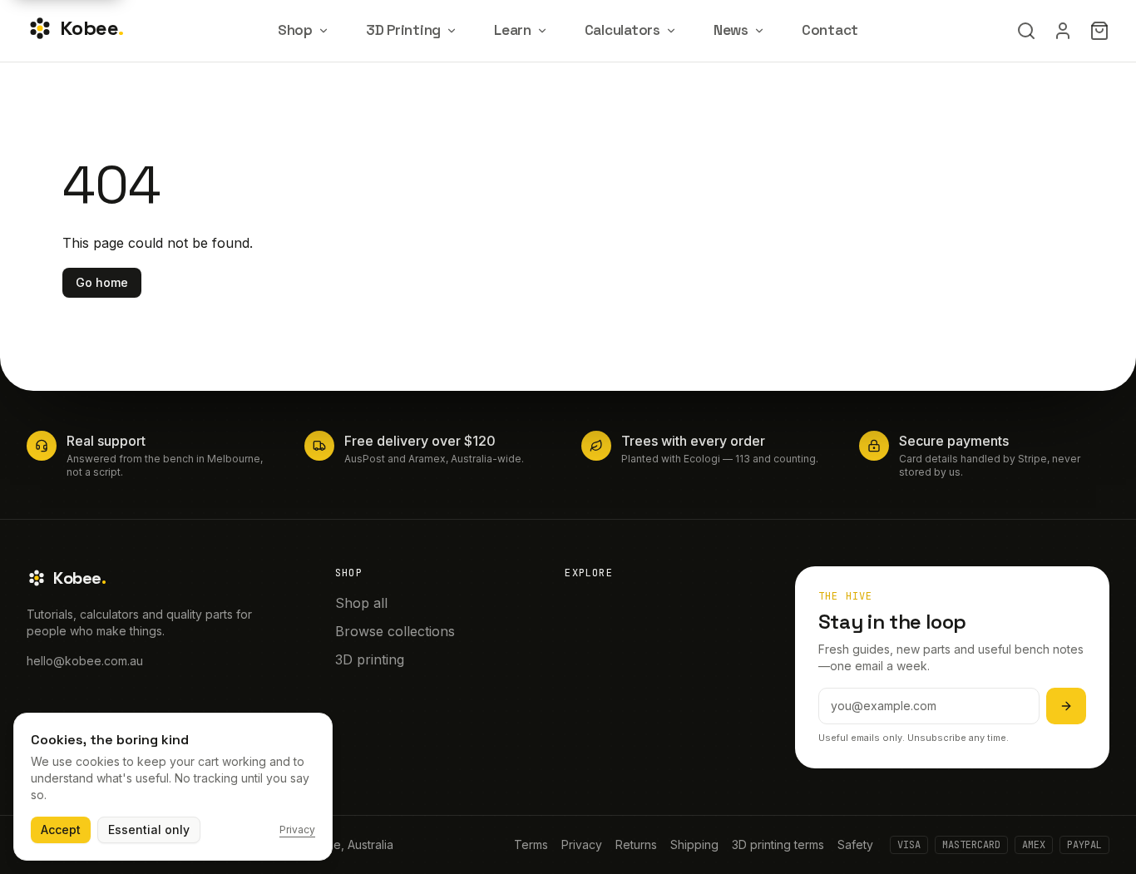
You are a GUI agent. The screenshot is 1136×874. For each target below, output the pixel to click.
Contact (830, 30)
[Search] (1026, 31)
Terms (531, 844)
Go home (102, 282)
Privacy (581, 844)
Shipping (694, 844)
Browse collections (395, 631)
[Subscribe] (1066, 706)
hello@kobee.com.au (85, 661)
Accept (61, 829)
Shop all (361, 603)
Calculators (622, 30)
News (731, 30)
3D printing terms (778, 844)
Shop (295, 30)
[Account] (1063, 31)
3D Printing (403, 30)
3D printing (369, 659)
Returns (636, 844)
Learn (512, 30)
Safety (855, 844)
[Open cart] (1099, 31)
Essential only (149, 829)
